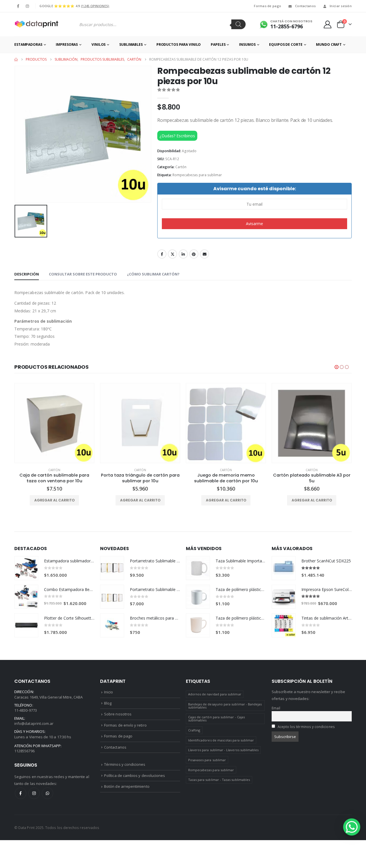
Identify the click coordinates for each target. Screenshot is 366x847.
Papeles (218, 44)
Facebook (161, 254)
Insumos (247, 44)
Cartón (180, 166)
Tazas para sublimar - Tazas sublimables (219, 779)
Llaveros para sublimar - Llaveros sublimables (223, 750)
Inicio (108, 692)
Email (204, 254)
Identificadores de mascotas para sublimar (221, 740)
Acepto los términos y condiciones (306, 726)
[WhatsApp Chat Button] (351, 827)
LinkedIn (183, 254)
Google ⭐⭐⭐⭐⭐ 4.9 (74, 6)
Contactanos (305, 6)
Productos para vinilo (178, 44)
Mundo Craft (329, 44)
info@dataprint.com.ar (33, 723)
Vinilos (99, 44)
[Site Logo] (36, 24)
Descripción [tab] (26, 274)
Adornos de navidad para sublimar (214, 694)
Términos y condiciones (124, 764)
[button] (336, 367)
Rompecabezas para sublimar (197, 174)
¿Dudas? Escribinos (177, 135)
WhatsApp (47, 793)
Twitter (172, 254)
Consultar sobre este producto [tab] (83, 274)
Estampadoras (28, 44)
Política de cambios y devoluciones (134, 775)
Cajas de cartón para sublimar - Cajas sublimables (216, 718)
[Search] (238, 24)
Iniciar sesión (341, 6)
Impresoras (67, 44)
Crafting (194, 730)
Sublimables (131, 44)
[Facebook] (18, 6)
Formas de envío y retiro (125, 725)
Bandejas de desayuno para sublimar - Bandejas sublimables (225, 705)
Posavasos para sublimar (207, 760)
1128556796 (24, 750)
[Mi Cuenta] (327, 24)
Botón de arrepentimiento (127, 786)
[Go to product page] (54, 423)
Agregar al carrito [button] (54, 500)
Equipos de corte (285, 44)
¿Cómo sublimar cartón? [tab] (153, 274)
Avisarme (254, 223)
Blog (108, 703)
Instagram (34, 793)
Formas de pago (267, 6)
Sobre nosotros (118, 714)
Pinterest (193, 254)
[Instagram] (27, 6)
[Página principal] (16, 59)
